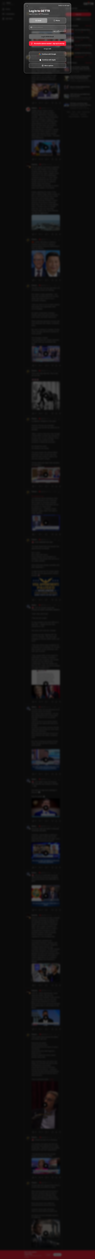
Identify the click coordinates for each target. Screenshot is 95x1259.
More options (48, 65)
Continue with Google (49, 54)
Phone (58, 20)
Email (39, 20)
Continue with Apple (49, 60)
